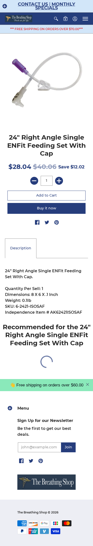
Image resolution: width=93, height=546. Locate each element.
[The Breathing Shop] (18, 19)
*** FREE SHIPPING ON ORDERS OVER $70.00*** (46, 29)
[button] (4, 6)
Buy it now (46, 208)
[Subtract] (34, 181)
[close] (87, 384)
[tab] (20, 248)
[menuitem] (56, 19)
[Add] (59, 181)
